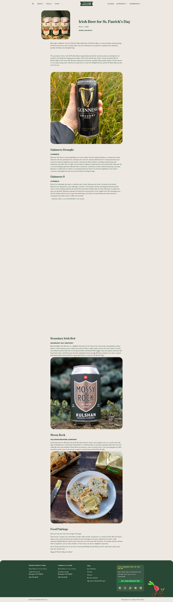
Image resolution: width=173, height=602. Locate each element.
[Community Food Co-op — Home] (86, 4)
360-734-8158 (33, 577)
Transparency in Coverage (128, 599)
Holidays (88, 30)
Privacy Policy (140, 599)
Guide (81, 30)
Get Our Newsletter (130, 581)
